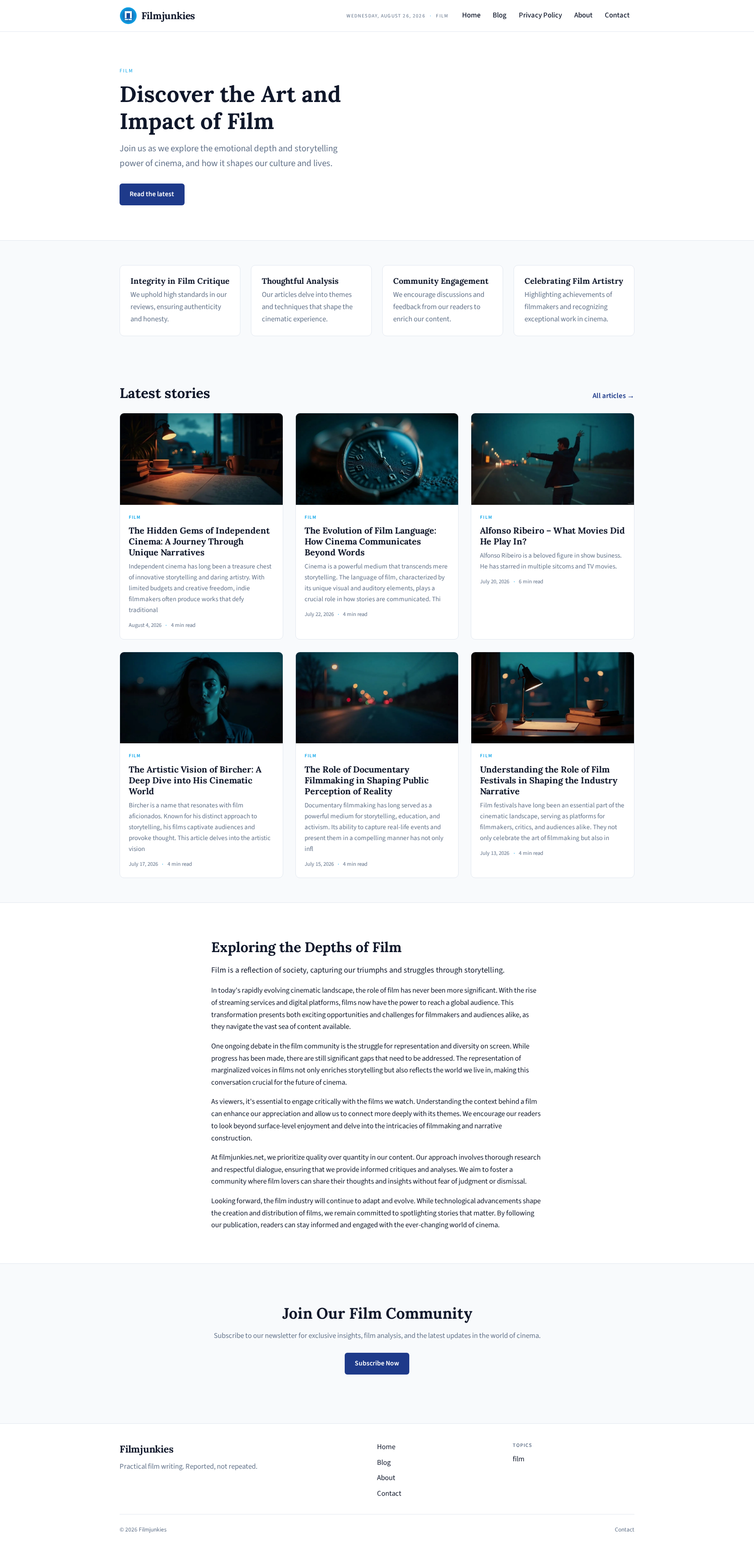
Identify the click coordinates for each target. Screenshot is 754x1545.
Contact (617, 15)
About (583, 15)
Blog (500, 15)
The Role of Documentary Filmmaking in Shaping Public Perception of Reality (366, 780)
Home (471, 15)
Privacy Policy (540, 15)
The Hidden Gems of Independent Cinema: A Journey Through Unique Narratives (199, 541)
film (518, 1459)
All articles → (613, 396)
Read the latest (152, 194)
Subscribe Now (377, 1363)
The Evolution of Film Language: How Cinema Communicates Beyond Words (370, 541)
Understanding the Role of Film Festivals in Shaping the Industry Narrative (548, 780)
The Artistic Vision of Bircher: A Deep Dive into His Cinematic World (195, 780)
